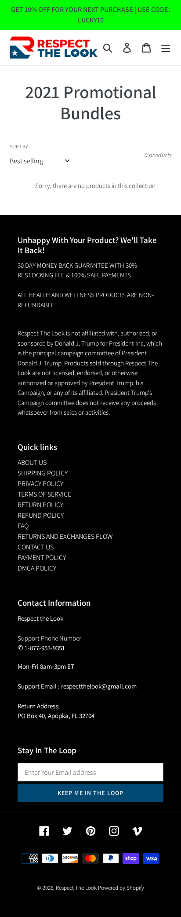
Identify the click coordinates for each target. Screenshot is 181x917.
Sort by (19, 146)
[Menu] (165, 48)
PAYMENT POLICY (42, 557)
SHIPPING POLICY (43, 473)
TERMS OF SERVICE (44, 494)
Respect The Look (76, 887)
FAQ (23, 525)
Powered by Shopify (121, 887)
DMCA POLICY (37, 568)
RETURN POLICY (40, 504)
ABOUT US (32, 462)
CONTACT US (36, 547)
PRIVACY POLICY (40, 483)
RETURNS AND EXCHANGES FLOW (65, 536)
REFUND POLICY (41, 515)
